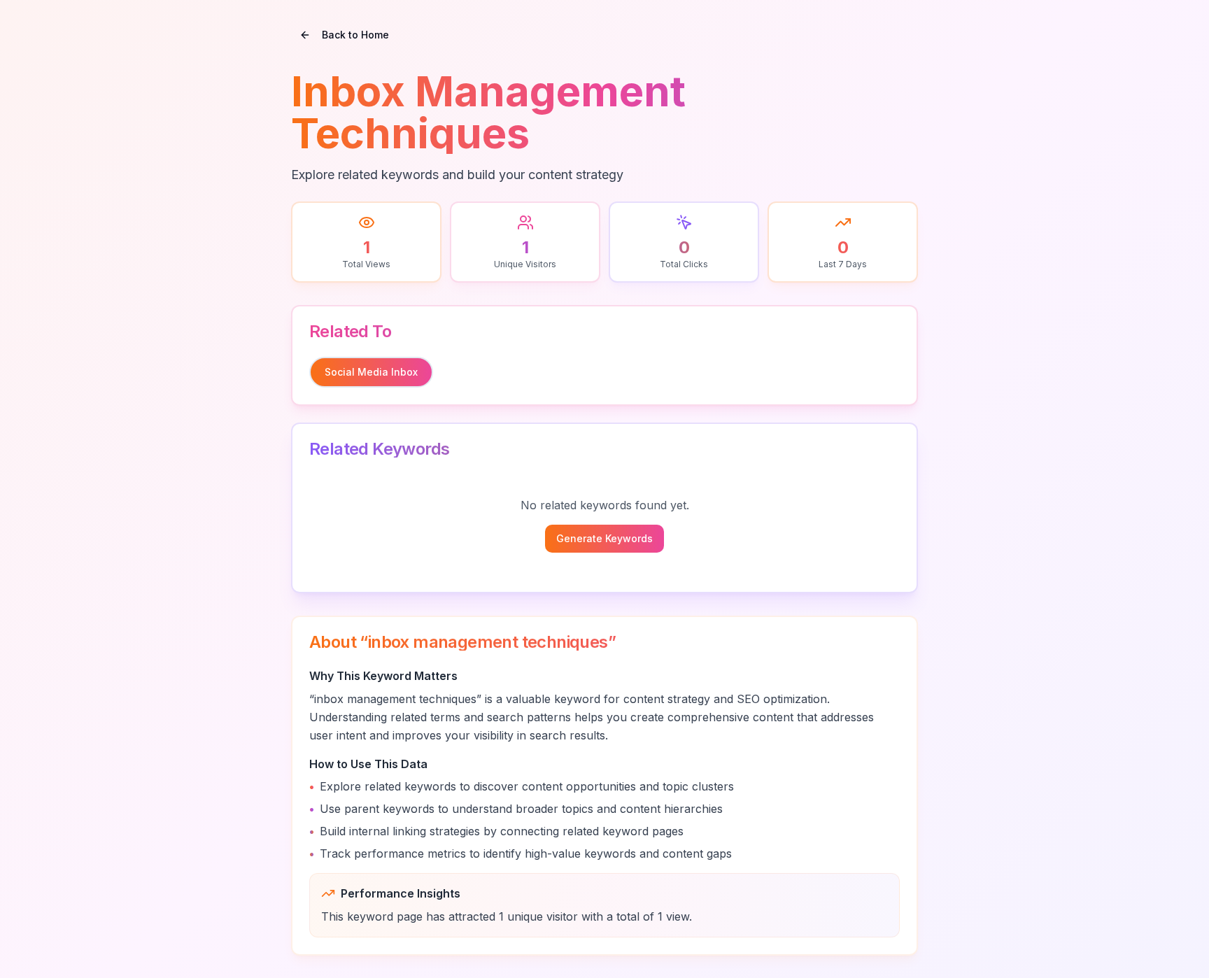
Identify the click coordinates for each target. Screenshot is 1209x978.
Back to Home (355, 35)
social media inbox (371, 372)
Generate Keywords (604, 538)
